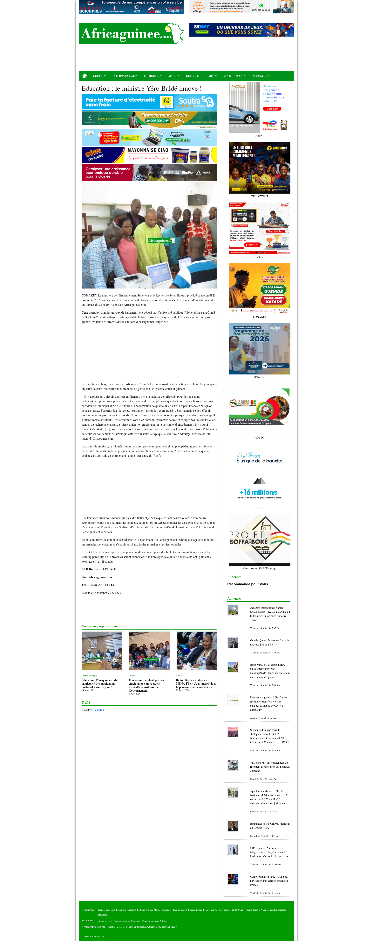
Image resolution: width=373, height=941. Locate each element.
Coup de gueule (180, 910)
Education (99, 710)
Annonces (259, 76)
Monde (157, 910)
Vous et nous (233, 76)
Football (218, 910)
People (249, 910)
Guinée (98, 76)
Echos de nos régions (126, 910)
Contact (121, 927)
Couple (241, 910)
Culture (227, 910)
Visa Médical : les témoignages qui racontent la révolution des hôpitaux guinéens (270, 767)
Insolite (256, 910)
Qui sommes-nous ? (167, 927)
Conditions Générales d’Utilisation (141, 927)
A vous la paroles (269, 910)
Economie (110, 910)
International (124, 76)
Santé (234, 910)
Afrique (149, 910)
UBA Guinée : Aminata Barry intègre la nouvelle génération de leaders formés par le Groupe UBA (269, 852)
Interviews (166, 910)
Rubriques (151, 76)
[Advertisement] (186, 59)
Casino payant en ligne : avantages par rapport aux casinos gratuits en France (269, 881)
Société (101, 910)
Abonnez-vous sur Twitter (154, 921)
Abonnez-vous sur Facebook (127, 921)
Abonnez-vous (105, 921)
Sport (172, 76)
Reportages (208, 910)
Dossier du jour (195, 910)
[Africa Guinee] (131, 33)
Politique (141, 910)
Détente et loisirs (200, 76)
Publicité (111, 927)
